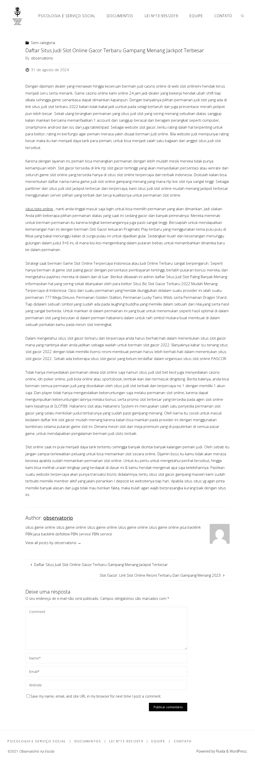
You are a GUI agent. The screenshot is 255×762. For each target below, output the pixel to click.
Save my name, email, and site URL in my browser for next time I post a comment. (95, 696)
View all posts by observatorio (53, 542)
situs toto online (39, 208)
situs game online (40, 527)
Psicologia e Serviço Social (36, 741)
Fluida (220, 751)
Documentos (87, 741)
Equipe (158, 741)
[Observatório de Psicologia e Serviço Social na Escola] (17, 15)
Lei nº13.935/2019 (126, 741)
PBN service (81, 533)
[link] (243, 15)
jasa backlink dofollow (51, 533)
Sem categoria (43, 42)
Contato (183, 741)
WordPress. (239, 751)
